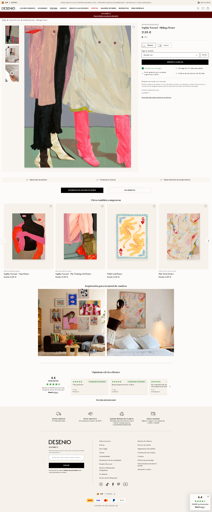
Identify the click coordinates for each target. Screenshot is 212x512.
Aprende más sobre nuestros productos (156, 97)
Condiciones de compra (146, 453)
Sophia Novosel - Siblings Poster (35, 20)
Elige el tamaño (148, 51)
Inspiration (124, 8)
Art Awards (103, 474)
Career (102, 453)
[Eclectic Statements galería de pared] (71, 322)
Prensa (101, 445)
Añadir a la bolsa (175, 62)
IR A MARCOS (129, 190)
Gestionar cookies (144, 469)
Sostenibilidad (104, 456)
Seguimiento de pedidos (146, 449)
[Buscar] (198, 8)
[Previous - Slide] (3, 241)
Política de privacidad (71, 470)
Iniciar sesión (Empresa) (108, 478)
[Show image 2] (12, 54)
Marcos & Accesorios (78, 8)
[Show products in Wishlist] (203, 8)
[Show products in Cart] (207, 8)
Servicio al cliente (144, 445)
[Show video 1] (12, 73)
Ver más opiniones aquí (106, 400)
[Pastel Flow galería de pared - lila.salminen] (140, 322)
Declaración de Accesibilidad (110, 460)
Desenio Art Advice (145, 441)
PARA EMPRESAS (137, 8)
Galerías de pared (108, 8)
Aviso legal (103, 449)
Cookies (141, 456)
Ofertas (94, 8)
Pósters (53, 8)
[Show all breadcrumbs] (4, 20)
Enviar (66, 465)
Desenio (112, 506)
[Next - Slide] (208, 241)
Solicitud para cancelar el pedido (147, 465)
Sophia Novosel (15, 20)
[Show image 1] (12, 35)
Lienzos (63, 8)
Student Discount (105, 464)
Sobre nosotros (105, 441)
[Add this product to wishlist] (133, 26)
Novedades (42, 8)
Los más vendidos (27, 8)
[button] (204, 55)
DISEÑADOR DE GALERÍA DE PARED (82, 190)
